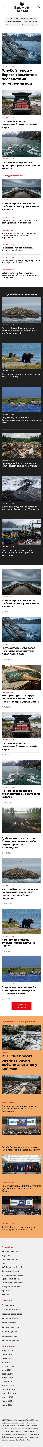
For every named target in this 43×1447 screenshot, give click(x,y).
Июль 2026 (7, 1354)
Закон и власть (9, 1322)
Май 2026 (6, 1362)
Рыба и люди (8, 1305)
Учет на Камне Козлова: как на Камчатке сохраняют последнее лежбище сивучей (19, 330)
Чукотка (6, 1290)
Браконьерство (9, 1331)
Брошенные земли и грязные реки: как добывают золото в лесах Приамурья (21, 1108)
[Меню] (4, 7)
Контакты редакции (10, 1431)
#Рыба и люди (13, 18)
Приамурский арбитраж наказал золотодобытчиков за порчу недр (19, 464)
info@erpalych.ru (8, 1440)
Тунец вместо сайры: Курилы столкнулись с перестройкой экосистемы (18, 552)
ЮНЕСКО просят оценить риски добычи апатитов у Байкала (19, 1062)
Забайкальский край (12, 1267)
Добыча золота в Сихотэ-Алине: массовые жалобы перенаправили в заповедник (19, 275)
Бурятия (4, 1052)
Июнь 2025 (7, 1405)
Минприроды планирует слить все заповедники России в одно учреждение (19, 235)
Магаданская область (12, 1275)
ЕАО (4, 1263)
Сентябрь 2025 (9, 1393)
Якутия (5, 1294)
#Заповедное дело (31, 21)
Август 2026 (7, 1350)
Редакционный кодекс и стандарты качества (20, 1429)
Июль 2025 (7, 1401)
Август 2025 (7, 1397)
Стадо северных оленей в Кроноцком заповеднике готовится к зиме (21, 420)
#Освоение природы (28, 18)
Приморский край (8, 270)
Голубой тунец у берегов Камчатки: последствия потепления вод (19, 76)
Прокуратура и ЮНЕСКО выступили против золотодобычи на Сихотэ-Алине (21, 1188)
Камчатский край (8, 66)
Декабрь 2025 (8, 1381)
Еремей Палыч (21, 9)
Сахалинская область (12, 1282)
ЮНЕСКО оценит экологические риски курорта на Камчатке (19, 1228)
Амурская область (8, 460)
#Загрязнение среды (28, 25)
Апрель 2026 (8, 1366)
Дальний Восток (7, 200)
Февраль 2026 (8, 1374)
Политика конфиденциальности (26, 1434)
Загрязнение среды (11, 1327)
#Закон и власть (12, 25)
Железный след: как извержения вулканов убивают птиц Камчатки (20, 508)
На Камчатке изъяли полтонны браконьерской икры (19, 124)
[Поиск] (38, 7)
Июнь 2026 (7, 1358)
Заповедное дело (10, 1318)
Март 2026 (6, 1370)
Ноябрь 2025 (8, 1385)
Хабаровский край (11, 1286)
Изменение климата (12, 1314)
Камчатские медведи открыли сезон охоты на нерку (21, 375)
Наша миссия (31, 1426)
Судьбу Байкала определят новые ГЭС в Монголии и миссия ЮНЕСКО (21, 1148)
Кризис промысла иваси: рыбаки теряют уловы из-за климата (20, 206)
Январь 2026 (7, 1377)
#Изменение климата (13, 21)
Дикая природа (9, 1336)
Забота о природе (10, 1340)
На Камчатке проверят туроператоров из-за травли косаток (21, 165)
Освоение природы (11, 1309)
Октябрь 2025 (8, 1389)
